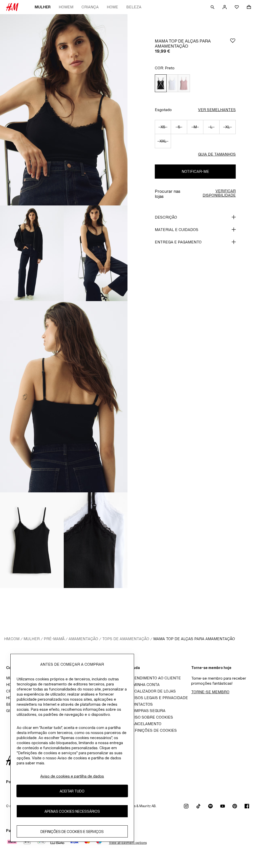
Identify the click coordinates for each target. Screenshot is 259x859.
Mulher (43, 7)
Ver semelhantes (217, 110)
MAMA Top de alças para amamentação (194, 639)
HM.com (11, 639)
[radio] (160, 83)
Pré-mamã (54, 639)
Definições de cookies (153, 730)
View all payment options (128, 843)
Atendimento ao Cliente (155, 678)
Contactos (141, 704)
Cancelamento (145, 724)
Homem (66, 7)
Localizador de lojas (153, 691)
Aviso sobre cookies (151, 717)
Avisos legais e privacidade (159, 698)
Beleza (133, 7)
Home (112, 7)
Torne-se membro (210, 692)
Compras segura (147, 710)
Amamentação (83, 639)
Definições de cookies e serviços (72, 831)
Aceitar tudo (72, 791)
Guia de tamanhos (217, 154)
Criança (90, 7)
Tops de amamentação (125, 639)
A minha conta (145, 684)
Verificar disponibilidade (219, 193)
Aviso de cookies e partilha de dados (72, 776)
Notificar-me (195, 171)
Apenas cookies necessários (72, 811)
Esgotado (163, 110)
